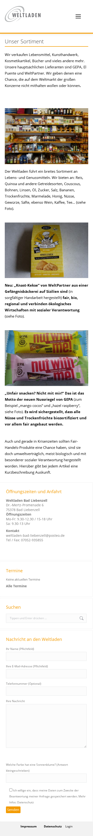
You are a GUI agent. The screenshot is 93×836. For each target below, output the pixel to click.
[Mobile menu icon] (78, 16)
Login (68, 826)
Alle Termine (16, 586)
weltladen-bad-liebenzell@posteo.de (35, 535)
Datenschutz (53, 826)
